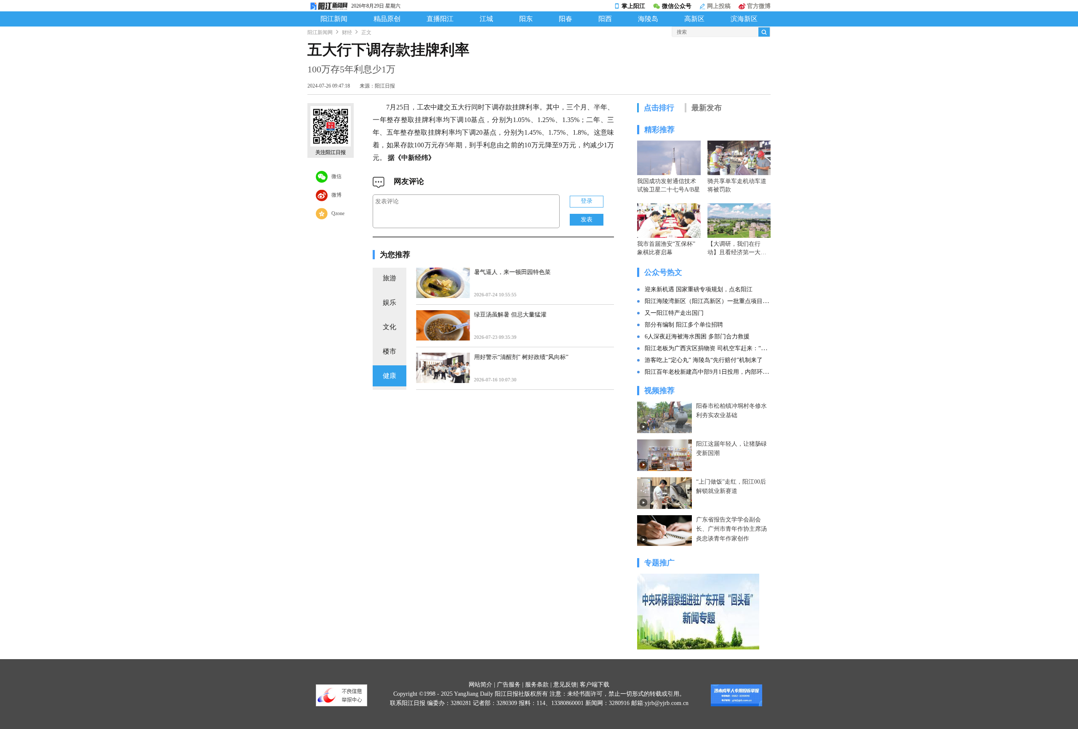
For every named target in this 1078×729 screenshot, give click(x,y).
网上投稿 (718, 6)
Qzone (336, 213)
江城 (486, 19)
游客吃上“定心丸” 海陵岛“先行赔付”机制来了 (704, 360)
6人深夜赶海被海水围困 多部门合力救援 (697, 336)
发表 (586, 219)
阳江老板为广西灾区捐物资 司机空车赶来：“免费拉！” (716, 348)
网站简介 (480, 684)
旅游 (389, 278)
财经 (347, 32)
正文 (366, 32)
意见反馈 (565, 684)
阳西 (605, 19)
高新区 (694, 19)
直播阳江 (440, 19)
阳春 (565, 19)
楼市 (389, 351)
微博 (335, 194)
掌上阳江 (633, 6)
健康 (389, 375)
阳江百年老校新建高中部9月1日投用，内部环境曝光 (712, 372)
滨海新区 (744, 19)
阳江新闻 (333, 19)
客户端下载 (594, 684)
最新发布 (706, 108)
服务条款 (537, 684)
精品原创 (387, 19)
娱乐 (389, 302)
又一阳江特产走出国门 (674, 313)
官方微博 (758, 6)
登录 (586, 201)
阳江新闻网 (320, 32)
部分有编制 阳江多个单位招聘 (684, 325)
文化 (389, 326)
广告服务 (508, 684)
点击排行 (659, 108)
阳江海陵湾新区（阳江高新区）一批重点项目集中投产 (715, 301)
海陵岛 (648, 19)
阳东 (526, 19)
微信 (335, 176)
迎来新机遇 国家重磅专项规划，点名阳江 (698, 289)
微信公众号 (676, 6)
